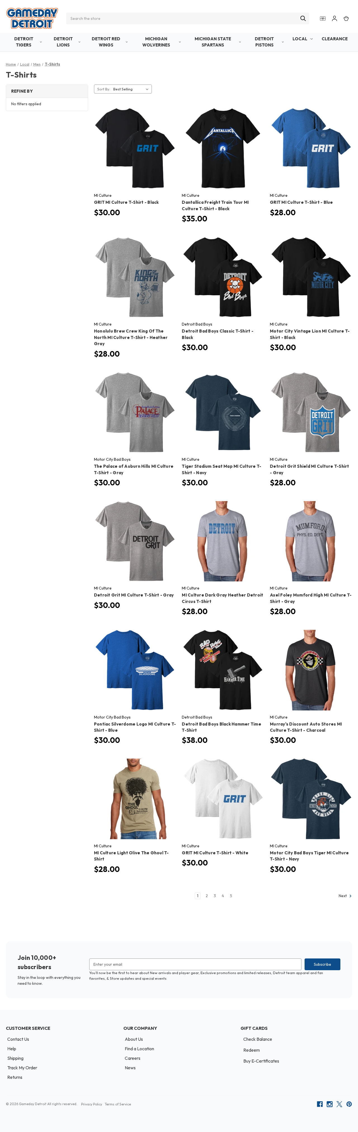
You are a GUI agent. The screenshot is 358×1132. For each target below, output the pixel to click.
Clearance (335, 38)
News (130, 1067)
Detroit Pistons (264, 42)
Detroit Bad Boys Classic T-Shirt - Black (217, 334)
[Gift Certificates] (323, 18)
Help (11, 1048)
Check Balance (257, 1039)
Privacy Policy (91, 1104)
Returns (14, 1077)
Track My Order (22, 1067)
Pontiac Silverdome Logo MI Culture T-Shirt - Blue (135, 727)
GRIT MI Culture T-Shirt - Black (126, 202)
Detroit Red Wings (106, 42)
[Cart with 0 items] (346, 18)
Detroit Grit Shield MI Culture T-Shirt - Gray (309, 469)
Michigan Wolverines (156, 42)
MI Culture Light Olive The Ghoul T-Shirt (131, 856)
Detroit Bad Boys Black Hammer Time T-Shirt (221, 727)
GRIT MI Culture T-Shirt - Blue (301, 202)
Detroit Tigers (23, 42)
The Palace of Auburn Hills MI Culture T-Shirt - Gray (133, 469)
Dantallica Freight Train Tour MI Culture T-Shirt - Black (215, 205)
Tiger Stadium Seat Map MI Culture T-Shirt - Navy (221, 469)
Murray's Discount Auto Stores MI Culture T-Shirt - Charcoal (306, 727)
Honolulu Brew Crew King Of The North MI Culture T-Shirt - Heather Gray (131, 337)
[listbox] (132, 89)
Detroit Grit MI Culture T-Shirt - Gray (134, 595)
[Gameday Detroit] (32, 18)
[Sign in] (334, 18)
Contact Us (18, 1039)
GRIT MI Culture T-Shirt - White (215, 852)
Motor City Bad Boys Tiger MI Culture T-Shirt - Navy (309, 856)
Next (343, 896)
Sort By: (103, 89)
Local (300, 38)
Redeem (251, 1050)
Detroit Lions (63, 42)
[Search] (303, 18)
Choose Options (135, 153)
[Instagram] (330, 1104)
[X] (339, 1104)
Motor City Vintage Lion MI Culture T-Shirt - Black (310, 334)
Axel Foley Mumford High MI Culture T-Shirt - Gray (311, 598)
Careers (132, 1058)
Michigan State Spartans (213, 42)
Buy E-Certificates (261, 1061)
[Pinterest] (349, 1104)
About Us (134, 1039)
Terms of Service (118, 1104)
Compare (133, 143)
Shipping (15, 1058)
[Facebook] (320, 1104)
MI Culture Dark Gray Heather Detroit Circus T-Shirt (222, 598)
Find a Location (139, 1048)
